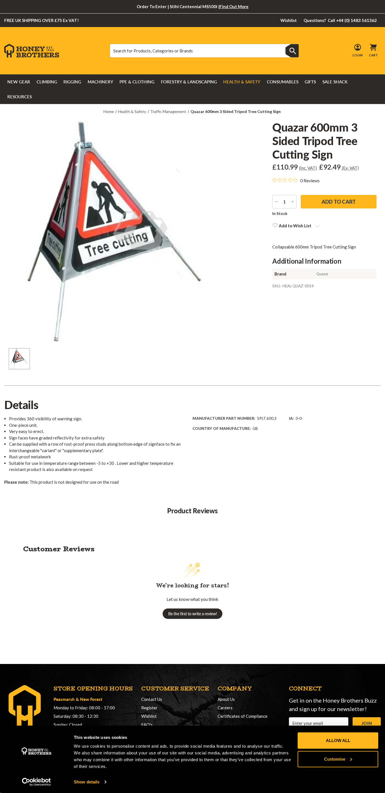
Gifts (310, 82)
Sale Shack (335, 82)
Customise (334, 758)
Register (149, 707)
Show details (86, 781)
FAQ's (146, 724)
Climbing (47, 82)
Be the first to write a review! (192, 613)
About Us (226, 699)
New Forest (91, 699)
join (367, 723)
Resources (19, 96)
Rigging (72, 82)
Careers (225, 707)
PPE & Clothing (137, 82)
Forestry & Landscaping (189, 82)
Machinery (100, 82)
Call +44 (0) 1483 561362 (340, 20)
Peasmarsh (64, 699)
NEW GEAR (18, 82)
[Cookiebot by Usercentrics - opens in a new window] (36, 782)
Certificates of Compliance (242, 716)
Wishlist (288, 20)
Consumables (282, 82)
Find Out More (234, 6)
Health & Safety (241, 82)
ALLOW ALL (338, 740)
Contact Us (151, 699)
